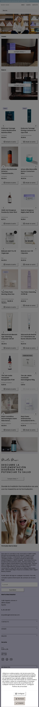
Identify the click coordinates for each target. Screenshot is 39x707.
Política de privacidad (19, 686)
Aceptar (19, 703)
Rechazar (19, 699)
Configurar (19, 694)
